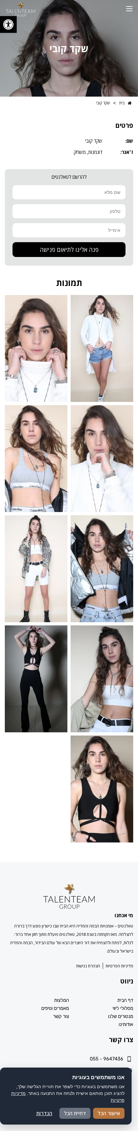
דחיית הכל (75, 1113)
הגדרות (44, 1113)
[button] (129, 9)
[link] (8, 24)
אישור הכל (109, 1113)
